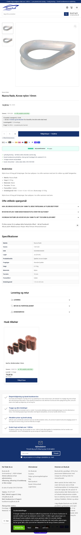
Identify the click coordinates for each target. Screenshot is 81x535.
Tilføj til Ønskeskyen (8, 138)
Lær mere (45, 527)
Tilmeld (55, 453)
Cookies (31, 474)
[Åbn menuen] (77, 7)
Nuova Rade (5, 92)
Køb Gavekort (32, 481)
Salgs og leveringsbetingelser (38, 476)
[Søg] (66, 14)
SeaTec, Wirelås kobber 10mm (15, 363)
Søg (29, 479)
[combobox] (35, 14)
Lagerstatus (32, 487)
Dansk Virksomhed (34, 484)
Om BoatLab (32, 471)
